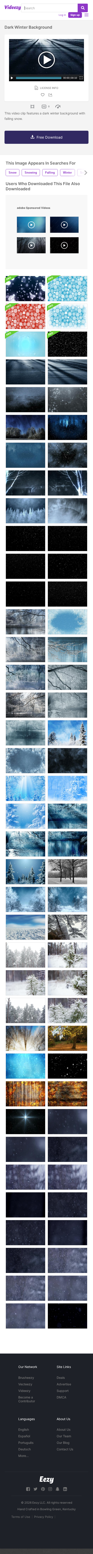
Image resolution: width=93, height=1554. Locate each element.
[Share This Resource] (51, 95)
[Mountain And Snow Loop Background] (67, 510)
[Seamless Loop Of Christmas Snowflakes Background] (67, 288)
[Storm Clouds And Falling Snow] (25, 399)
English (23, 1429)
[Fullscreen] (81, 78)
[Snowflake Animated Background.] (25, 1066)
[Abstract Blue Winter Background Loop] (67, 788)
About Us (64, 1429)
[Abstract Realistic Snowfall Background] (67, 344)
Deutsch (24, 1449)
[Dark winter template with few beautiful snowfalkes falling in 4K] (67, 1316)
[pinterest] (43, 1489)
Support (63, 1391)
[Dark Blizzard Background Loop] (67, 760)
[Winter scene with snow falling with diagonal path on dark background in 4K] (67, 1149)
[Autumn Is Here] (67, 1038)
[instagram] (50, 1489)
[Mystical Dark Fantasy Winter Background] (25, 483)
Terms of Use (20, 1517)
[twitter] (35, 1489)
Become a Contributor (26, 1399)
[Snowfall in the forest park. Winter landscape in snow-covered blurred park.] (25, 1010)
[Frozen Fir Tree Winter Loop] (25, 760)
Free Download (50, 137)
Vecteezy (25, 1384)
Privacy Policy (43, 1517)
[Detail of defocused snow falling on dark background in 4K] (67, 1121)
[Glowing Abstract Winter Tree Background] (67, 483)
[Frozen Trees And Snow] (25, 899)
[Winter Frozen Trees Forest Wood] (67, 927)
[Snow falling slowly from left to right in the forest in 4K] (67, 1288)
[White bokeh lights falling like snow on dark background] (25, 288)
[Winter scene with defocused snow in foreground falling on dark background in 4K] (25, 1149)
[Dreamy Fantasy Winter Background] (67, 733)
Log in (62, 14)
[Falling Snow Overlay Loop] (25, 538)
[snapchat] (58, 1489)
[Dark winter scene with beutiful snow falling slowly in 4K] (67, 1205)
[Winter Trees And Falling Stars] (25, 871)
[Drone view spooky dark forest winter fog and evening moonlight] (31, 246)
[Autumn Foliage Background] (25, 1094)
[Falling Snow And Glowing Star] (25, 1121)
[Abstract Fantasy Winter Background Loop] (25, 788)
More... (23, 1456)
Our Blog (63, 1443)
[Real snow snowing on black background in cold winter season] (64, 246)
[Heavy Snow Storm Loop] (67, 455)
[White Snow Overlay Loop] (67, 594)
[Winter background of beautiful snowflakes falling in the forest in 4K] (25, 1316)
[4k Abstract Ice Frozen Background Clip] (25, 344)
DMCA (61, 1397)
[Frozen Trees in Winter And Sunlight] (25, 1038)
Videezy (24, 1391)
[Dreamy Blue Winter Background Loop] (25, 816)
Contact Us (65, 1449)
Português (26, 1443)
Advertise (64, 1384)
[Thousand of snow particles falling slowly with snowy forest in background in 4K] (67, 1260)
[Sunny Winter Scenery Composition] (25, 927)
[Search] (83, 8)
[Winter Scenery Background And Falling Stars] (67, 816)
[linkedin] (65, 1489)
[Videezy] (13, 7)
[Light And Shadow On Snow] (25, 372)
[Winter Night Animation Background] (25, 427)
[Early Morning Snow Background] (67, 372)
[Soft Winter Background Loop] (67, 871)
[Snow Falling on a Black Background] (67, 1066)
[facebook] (28, 1489)
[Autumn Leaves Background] (67, 1094)
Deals (61, 1378)
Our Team (64, 1436)
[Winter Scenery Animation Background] (25, 622)
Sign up (75, 14)
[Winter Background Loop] (67, 899)
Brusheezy (26, 1378)
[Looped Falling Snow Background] (67, 399)
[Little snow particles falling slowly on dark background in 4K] (25, 1260)
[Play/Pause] (12, 78)
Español (24, 1436)
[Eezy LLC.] (47, 1479)
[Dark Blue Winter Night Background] (25, 510)
